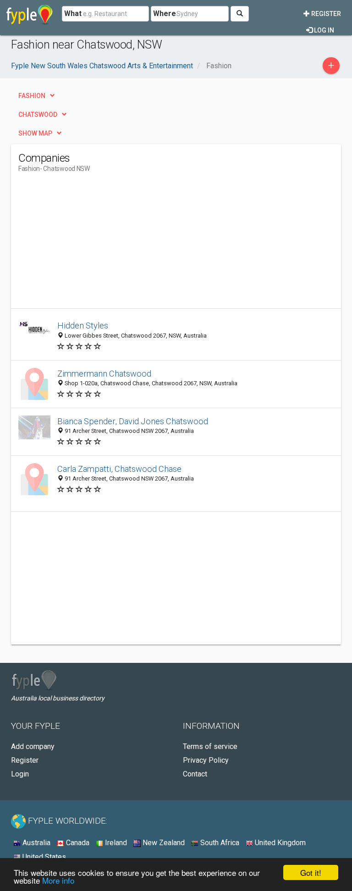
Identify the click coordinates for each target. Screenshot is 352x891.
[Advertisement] (95, 244)
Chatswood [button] (37, 114)
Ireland (115, 842)
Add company (33, 746)
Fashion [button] (31, 95)
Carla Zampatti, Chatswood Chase (119, 469)
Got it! (310, 872)
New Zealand (163, 842)
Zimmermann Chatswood (104, 373)
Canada (76, 842)
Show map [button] (35, 133)
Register (325, 13)
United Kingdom (279, 842)
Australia (35, 842)
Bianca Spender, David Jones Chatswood (132, 421)
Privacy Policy (206, 760)
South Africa (218, 842)
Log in (323, 30)
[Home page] (29, 13)
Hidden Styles (82, 325)
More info (58, 880)
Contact (195, 774)
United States (43, 857)
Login (20, 774)
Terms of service (210, 746)
